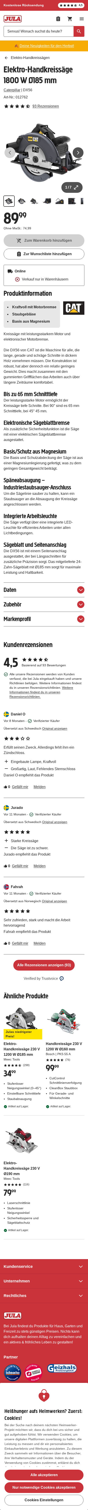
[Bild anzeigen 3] (34, 201)
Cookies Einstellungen (44, 1500)
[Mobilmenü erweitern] (81, 18)
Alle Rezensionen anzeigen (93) (44, 965)
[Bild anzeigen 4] (47, 201)
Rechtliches (15, 1295)
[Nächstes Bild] (78, 152)
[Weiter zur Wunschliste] (58, 18)
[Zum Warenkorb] (70, 18)
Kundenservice (18, 1266)
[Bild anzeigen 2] (21, 201)
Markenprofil (17, 619)
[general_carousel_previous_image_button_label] (10, 152)
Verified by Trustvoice (41, 978)
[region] (44, 1446)
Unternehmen (17, 1281)
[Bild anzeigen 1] (9, 201)
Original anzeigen (54, 728)
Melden (40, 787)
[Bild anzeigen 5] (59, 201)
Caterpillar (12, 90)
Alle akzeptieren (44, 1475)
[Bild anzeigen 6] (72, 201)
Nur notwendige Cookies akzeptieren (44, 1487)
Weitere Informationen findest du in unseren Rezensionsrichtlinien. (41, 692)
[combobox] (44, 31)
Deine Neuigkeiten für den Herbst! (47, 46)
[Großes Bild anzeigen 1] (44, 153)
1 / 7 (68, 187)
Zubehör (12, 604)
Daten (10, 589)
